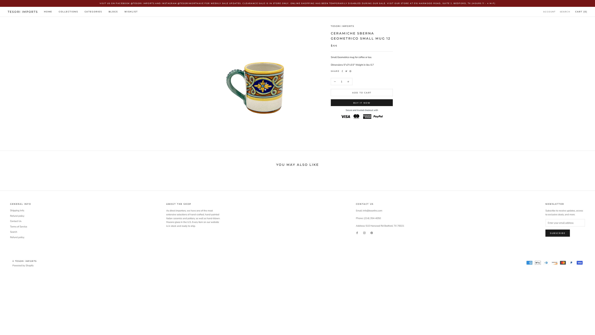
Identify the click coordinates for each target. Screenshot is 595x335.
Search (565, 12)
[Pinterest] (350, 71)
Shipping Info (17, 210)
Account (549, 12)
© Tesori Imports (24, 261)
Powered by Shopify (23, 265)
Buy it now (361, 103)
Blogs (113, 11)
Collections (68, 11)
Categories (93, 11)
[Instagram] (364, 233)
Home (48, 11)
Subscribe (557, 233)
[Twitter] (346, 71)
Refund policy (17, 215)
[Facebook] (342, 71)
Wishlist (131, 11)
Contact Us (15, 221)
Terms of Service (18, 226)
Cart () (581, 11)
